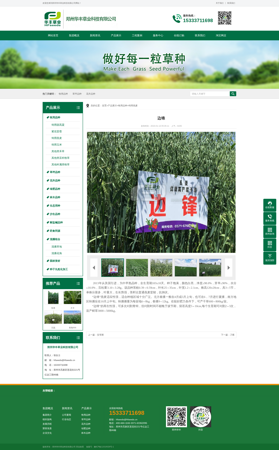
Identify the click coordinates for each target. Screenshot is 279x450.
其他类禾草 (58, 151)
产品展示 (116, 35)
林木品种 (55, 197)
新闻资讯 (95, 35)
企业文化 (47, 433)
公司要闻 (66, 415)
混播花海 (57, 253)
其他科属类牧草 (61, 164)
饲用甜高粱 (58, 124)
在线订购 (179, 35)
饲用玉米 (57, 144)
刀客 (232, 335)
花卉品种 (90, 94)
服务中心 (158, 35)
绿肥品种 (55, 188)
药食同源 (55, 230)
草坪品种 (77, 94)
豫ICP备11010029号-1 (104, 447)
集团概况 (74, 35)
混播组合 (55, 239)
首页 (104, 105)
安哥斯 (100, 335)
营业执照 (80, 447)
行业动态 (66, 419)
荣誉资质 (47, 428)
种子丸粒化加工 (59, 269)
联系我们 (231, 3)
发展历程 (47, 424)
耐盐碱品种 (56, 222)
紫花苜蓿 (57, 131)
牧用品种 (63, 94)
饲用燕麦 (57, 138)
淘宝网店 (221, 35)
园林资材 (55, 260)
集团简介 (47, 415)
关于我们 (220, 3)
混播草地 (57, 246)
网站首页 (53, 35)
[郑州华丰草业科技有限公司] (80, 19)
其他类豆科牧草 (61, 158)
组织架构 (47, 419)
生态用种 (55, 205)
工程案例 (137, 35)
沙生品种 (55, 214)
